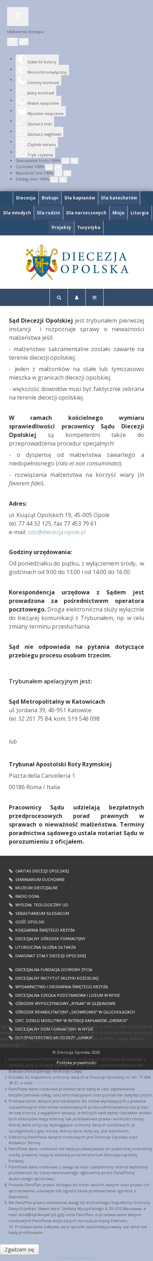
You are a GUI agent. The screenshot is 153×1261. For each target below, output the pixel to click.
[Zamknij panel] (23, 41)
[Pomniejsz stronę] (65, 161)
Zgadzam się (19, 1249)
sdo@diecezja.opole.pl (57, 532)
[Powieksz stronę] (74, 161)
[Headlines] (76, 262)
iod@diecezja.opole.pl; (57, 1082)
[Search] (58, 297)
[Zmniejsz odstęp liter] (54, 180)
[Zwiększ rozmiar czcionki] (58, 167)
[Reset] (12, 42)
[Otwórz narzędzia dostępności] (17, 16)
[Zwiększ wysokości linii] (67, 173)
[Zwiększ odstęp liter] (63, 180)
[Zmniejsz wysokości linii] (58, 173)
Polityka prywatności (76, 1257)
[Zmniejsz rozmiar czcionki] (49, 167)
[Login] (77, 297)
